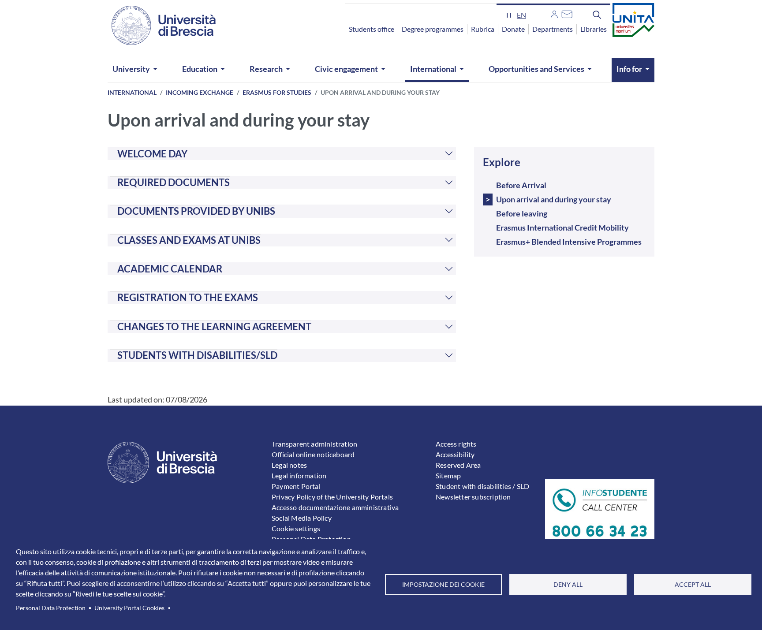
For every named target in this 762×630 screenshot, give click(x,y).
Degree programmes (432, 29)
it (509, 15)
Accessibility (455, 454)
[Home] (158, 25)
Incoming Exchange (199, 92)
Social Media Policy (302, 518)
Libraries (593, 29)
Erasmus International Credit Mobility (562, 227)
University (131, 69)
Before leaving (521, 213)
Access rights (456, 444)
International (433, 69)
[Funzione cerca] (597, 14)
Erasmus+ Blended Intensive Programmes (569, 241)
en (521, 15)
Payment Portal (296, 486)
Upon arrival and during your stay (553, 199)
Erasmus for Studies (277, 92)
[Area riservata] (554, 13)
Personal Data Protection (51, 607)
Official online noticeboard (313, 454)
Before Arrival (521, 185)
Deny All (568, 584)
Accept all (693, 584)
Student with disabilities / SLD (482, 486)
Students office (371, 29)
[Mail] (566, 13)
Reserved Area (458, 465)
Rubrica (482, 29)
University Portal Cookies (129, 607)
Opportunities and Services (536, 69)
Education (199, 69)
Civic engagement (346, 69)
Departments (552, 29)
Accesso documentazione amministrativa (335, 507)
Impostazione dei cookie (443, 584)
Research (266, 69)
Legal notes (289, 465)
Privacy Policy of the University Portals (332, 496)
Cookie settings (296, 528)
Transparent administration (314, 444)
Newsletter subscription (473, 496)
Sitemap (448, 475)
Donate (513, 29)
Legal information (299, 475)
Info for (629, 69)
